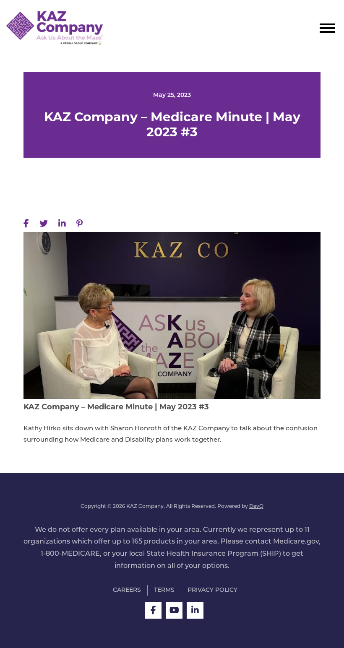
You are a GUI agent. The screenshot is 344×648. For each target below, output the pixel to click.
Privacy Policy (212, 590)
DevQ (256, 506)
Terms (164, 590)
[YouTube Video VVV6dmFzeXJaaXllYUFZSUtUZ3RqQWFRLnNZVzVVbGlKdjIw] (172, 315)
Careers (127, 590)
